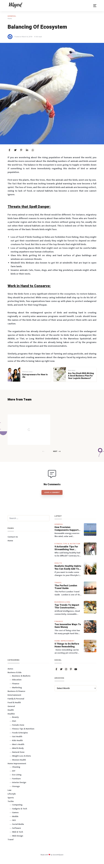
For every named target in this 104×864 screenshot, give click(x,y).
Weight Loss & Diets (21, 756)
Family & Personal (16, 698)
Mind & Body (18, 748)
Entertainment (14, 695)
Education (16, 679)
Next (55, 451)
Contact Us (13, 537)
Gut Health (17, 736)
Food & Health (14, 702)
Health (58, 563)
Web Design (17, 836)
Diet (14, 721)
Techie (11, 801)
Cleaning (16, 767)
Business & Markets (21, 676)
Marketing (17, 687)
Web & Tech (17, 832)
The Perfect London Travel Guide (66, 587)
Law (9, 790)
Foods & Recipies (32, 418)
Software (16, 828)
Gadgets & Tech (19, 808)
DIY (13, 771)
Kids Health (17, 740)
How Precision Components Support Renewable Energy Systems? (67, 528)
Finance (59, 621)
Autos (10, 669)
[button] (94, 5)
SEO (14, 820)
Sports (11, 797)
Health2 (11, 714)
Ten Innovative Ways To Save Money (68, 626)
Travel (58, 583)
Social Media (18, 824)
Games (15, 812)
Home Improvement (65, 641)
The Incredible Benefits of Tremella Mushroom (34, 424)
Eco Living (16, 774)
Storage (16, 786)
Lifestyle (12, 794)
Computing (17, 805)
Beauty (15, 717)
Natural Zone (18, 752)
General (12, 16)
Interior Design (19, 782)
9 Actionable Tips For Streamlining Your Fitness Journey (66, 548)
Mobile (15, 816)
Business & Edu (62, 602)
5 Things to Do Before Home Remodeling (67, 645)
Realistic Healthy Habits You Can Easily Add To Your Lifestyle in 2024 (68, 567)
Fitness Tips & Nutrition (67, 544)
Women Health (19, 760)
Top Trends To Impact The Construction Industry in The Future (67, 606)
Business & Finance (16, 691)
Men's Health (18, 744)
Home (10, 540)
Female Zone (18, 725)
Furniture (16, 778)
